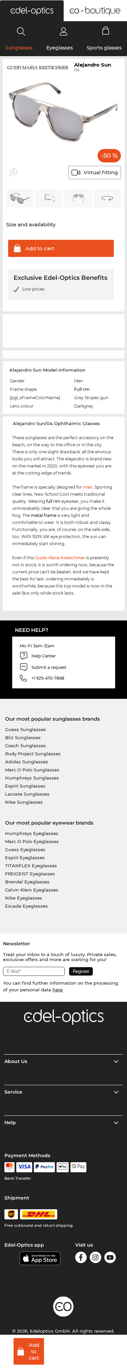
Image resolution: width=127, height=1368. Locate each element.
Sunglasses (19, 48)
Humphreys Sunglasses (32, 778)
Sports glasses (104, 48)
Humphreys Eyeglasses (31, 833)
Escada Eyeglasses (26, 906)
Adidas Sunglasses (26, 761)
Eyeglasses (59, 48)
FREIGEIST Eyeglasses (30, 873)
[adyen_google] (78, 1167)
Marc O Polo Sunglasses (32, 769)
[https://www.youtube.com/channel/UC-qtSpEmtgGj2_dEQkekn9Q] (110, 1258)
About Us (15, 1061)
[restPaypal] (44, 1167)
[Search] (21, 31)
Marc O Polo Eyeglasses (32, 841)
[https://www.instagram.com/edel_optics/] (95, 1258)
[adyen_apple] (63, 1167)
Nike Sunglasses (24, 802)
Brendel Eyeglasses (27, 881)
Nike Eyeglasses (23, 898)
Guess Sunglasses (25, 729)
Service (13, 1092)
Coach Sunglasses (25, 745)
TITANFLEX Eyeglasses (31, 865)
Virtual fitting (101, 172)
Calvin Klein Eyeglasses (31, 889)
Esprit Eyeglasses (25, 857)
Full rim (82, 389)
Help (10, 1122)
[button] (32, 10)
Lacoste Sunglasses (27, 794)
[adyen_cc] (9, 1167)
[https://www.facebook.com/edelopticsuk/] (81, 1258)
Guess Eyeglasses (25, 849)
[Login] (63, 31)
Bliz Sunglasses (23, 737)
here (57, 989)
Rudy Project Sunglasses (33, 753)
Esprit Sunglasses (25, 786)
